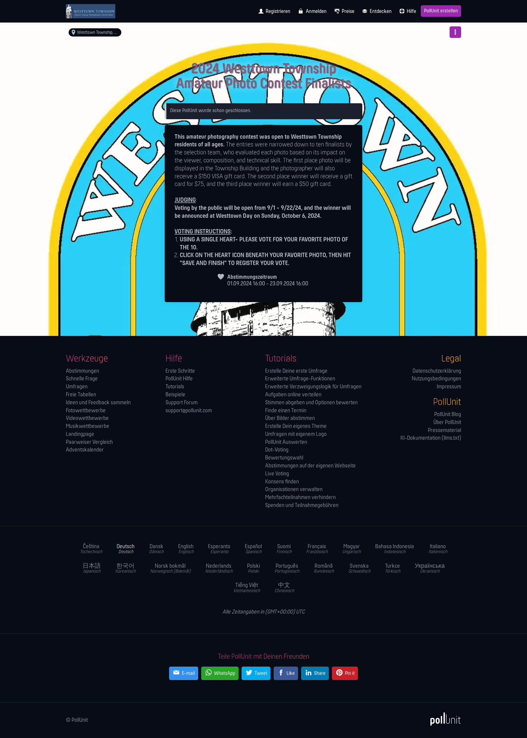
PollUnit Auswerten (286, 442)
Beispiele (175, 395)
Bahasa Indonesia (394, 549)
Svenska (359, 568)
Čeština (91, 549)
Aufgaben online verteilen (293, 395)
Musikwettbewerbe (87, 426)
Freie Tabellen (81, 395)
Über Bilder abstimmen (290, 418)
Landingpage (80, 434)
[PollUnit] (442, 719)
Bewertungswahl (284, 458)
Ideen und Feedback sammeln (98, 403)
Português (286, 568)
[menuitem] (272, 11)
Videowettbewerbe (87, 418)
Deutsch (125, 549)
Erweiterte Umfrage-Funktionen (300, 379)
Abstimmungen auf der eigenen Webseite (310, 466)
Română (324, 568)
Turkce (392, 568)
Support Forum (182, 403)
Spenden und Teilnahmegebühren (301, 505)
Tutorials (175, 387)
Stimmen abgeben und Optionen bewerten (311, 403)
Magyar (351, 549)
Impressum (449, 387)
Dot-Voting (276, 450)
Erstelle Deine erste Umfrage (296, 371)
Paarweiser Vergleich (89, 442)
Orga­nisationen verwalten (294, 489)
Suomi (283, 549)
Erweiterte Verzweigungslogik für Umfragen (313, 387)
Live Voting (277, 474)
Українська (430, 568)
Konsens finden (282, 482)
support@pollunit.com (189, 411)
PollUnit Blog (447, 414)
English (186, 549)
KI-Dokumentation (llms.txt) (430, 438)
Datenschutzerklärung (437, 371)
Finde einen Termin (285, 411)
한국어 (125, 568)
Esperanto (219, 549)
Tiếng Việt (246, 588)
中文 (284, 588)
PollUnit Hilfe (179, 379)
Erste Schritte (180, 371)
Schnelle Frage (82, 379)
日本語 (92, 568)
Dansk (156, 549)
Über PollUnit (447, 422)
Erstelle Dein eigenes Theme (296, 426)
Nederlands (218, 568)
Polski (253, 568)
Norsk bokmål (170, 568)
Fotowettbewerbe (86, 411)
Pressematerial (444, 430)
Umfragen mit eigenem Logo (296, 434)
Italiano (437, 549)
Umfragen (77, 387)
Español (253, 549)
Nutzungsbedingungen (436, 379)
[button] (455, 32)
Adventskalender (85, 450)
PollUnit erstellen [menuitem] (441, 11)
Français (317, 549)
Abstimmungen (82, 371)
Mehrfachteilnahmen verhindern (300, 497)
